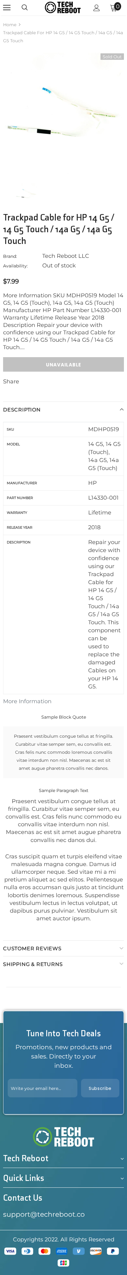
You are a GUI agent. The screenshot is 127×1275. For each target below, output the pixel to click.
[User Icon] (96, 8)
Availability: (15, 266)
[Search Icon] (25, 8)
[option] (63, 113)
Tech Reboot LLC (65, 256)
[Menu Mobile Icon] (6, 7)
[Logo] (63, 7)
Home (9, 24)
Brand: (10, 256)
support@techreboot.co (44, 1214)
